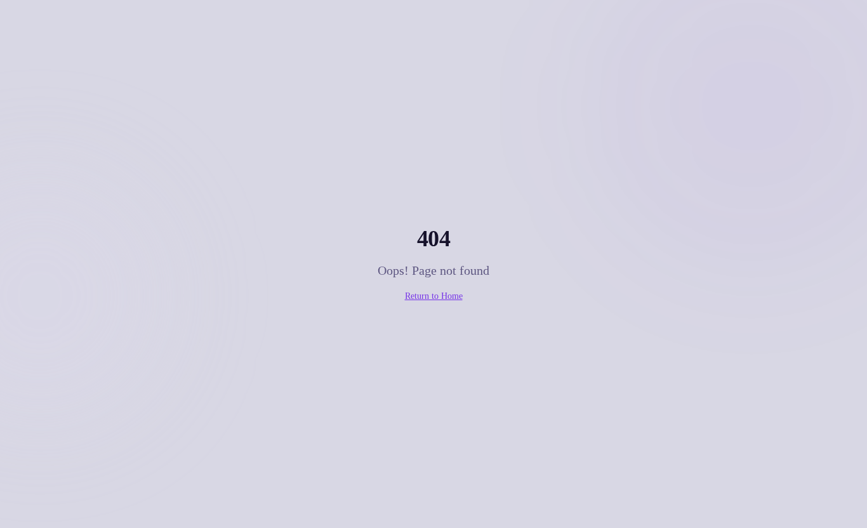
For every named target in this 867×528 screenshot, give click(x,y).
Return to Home (434, 296)
